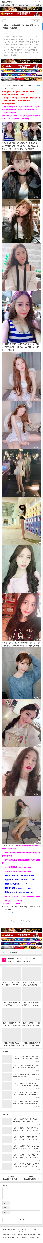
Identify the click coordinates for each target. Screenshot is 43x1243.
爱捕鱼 (19, 961)
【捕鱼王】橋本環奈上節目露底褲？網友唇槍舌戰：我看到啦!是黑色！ (31, 1025)
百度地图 (36, 1229)
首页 (4, 5)
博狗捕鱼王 (36, 85)
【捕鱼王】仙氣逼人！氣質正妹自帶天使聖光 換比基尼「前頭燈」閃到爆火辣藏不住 (25, 1130)
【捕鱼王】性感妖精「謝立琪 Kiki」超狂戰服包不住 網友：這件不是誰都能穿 (11, 1005)
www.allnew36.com (27, 875)
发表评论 (37, 21)
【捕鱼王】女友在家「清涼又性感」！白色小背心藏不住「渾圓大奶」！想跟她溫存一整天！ (25, 1157)
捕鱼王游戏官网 (7, 913)
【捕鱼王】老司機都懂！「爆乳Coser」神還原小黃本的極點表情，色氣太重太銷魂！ (26, 1094)
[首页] (40, 1229)
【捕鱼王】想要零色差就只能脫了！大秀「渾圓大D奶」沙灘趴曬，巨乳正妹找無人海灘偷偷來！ (26, 1058)
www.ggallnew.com (26, 892)
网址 (5, 1212)
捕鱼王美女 (10, 5)
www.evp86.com (25, 871)
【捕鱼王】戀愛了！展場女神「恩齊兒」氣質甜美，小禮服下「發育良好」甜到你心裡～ (11, 1045)
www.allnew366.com (27, 880)
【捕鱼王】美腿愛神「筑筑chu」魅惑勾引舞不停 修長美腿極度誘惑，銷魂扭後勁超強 (26, 1148)
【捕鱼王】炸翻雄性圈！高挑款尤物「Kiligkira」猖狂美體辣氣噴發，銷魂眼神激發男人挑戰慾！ (26, 1085)
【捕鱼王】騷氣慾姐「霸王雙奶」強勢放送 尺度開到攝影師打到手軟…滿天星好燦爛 (11, 1025)
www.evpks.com (25, 867)
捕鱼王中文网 (7, 2)
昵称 (6, 1203)
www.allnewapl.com (23, 888)
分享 (29, 921)
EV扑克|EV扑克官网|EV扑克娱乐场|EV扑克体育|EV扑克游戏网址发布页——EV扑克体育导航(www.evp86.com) (21, 101)
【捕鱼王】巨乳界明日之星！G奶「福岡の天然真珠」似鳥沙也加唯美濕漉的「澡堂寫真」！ (26, 1166)
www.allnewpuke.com (29, 884)
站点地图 (30, 1229)
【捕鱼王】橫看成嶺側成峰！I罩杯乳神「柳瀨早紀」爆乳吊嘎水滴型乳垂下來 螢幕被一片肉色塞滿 (25, 1139)
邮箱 (6, 1208)
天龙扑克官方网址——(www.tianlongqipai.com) (22, 896)
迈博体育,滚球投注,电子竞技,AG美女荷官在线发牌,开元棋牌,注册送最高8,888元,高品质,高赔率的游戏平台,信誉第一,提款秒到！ (21, 110)
